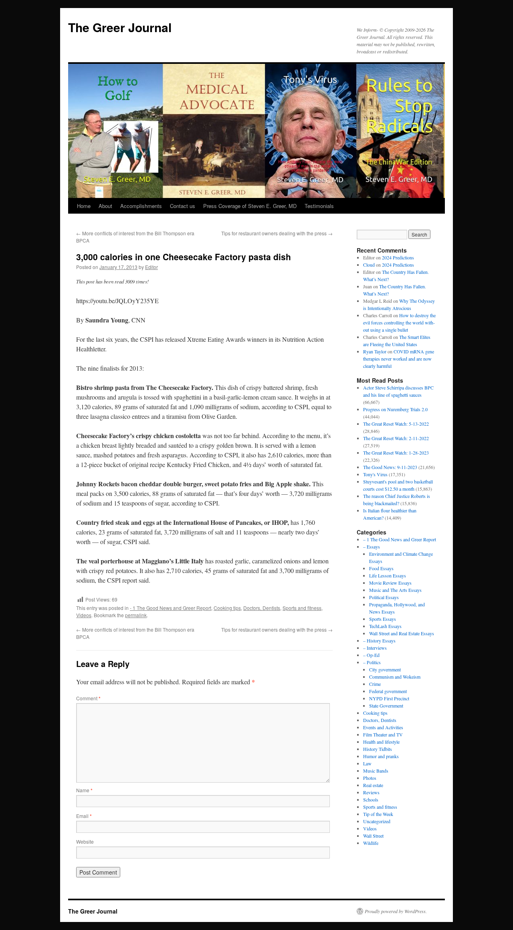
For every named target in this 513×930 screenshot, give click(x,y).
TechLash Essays (385, 626)
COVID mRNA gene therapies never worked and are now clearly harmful (398, 358)
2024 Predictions (398, 257)
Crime (375, 684)
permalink (136, 615)
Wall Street (373, 835)
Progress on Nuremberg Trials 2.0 (395, 409)
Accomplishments (141, 206)
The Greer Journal (120, 27)
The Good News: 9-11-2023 (390, 467)
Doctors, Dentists (261, 607)
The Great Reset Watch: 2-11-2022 (396, 438)
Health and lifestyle (381, 741)
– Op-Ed (371, 655)
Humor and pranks (381, 756)
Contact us (182, 206)
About (105, 206)
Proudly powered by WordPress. (396, 911)
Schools (370, 799)
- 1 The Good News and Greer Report (170, 607)
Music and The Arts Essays (395, 590)
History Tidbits (377, 749)
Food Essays (381, 568)
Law (367, 763)
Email (84, 815)
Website (85, 841)
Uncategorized (376, 821)
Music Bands (375, 770)
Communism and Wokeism (394, 676)
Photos (369, 778)
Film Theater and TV (383, 734)
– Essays (371, 546)
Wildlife (370, 843)
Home (84, 206)
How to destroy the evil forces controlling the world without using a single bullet (399, 322)
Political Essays (384, 597)
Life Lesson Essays (387, 575)
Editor (151, 266)
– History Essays (379, 640)
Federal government (388, 691)
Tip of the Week (378, 814)
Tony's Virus (375, 474)
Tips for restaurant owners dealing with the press (277, 233)
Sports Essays (382, 619)
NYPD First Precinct (389, 698)
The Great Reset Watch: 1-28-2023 (396, 452)
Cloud (369, 264)
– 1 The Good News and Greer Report (399, 539)
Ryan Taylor (374, 351)
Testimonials (319, 206)
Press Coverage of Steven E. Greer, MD (250, 206)
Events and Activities (383, 727)
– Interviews (375, 647)
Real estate (373, 785)
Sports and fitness (302, 607)
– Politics (372, 662)
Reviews (371, 792)
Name (84, 790)
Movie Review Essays (390, 582)
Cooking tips (227, 607)
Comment (88, 698)
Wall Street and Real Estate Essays (401, 633)
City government (385, 669)
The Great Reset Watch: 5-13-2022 (396, 423)
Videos (83, 615)
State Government (386, 705)
